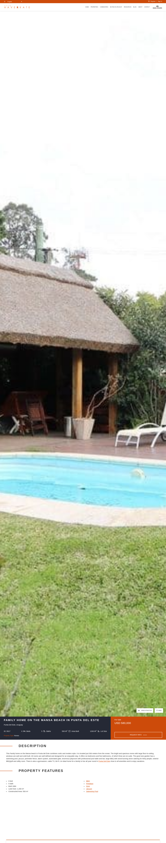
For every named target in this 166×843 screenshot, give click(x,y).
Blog (134, 7)
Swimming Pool (92, 791)
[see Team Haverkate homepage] (17, 7)
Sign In (160, 1)
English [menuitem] (9, 1)
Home (87, 7)
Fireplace (89, 784)
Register (153, 1)
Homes (16, 735)
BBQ (88, 781)
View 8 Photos (146, 710)
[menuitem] (15, 1)
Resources (127, 7)
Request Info (136, 735)
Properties (94, 7)
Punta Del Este (104, 761)
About (140, 7)
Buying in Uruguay (116, 7)
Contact (147, 7)
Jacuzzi (89, 789)
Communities (104, 7)
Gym (88, 786)
